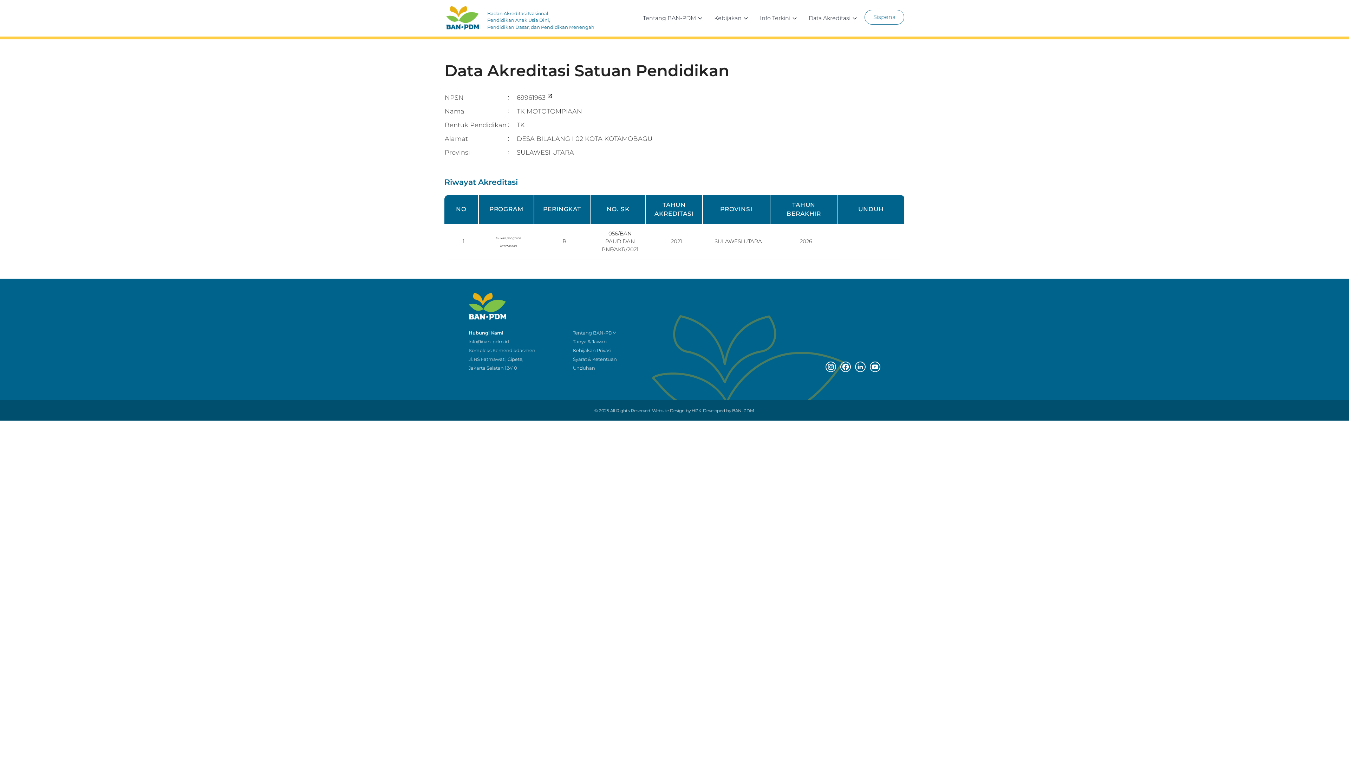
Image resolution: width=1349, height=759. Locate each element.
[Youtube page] (875, 367)
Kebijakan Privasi (592, 350)
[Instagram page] (831, 367)
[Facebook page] (845, 367)
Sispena (884, 17)
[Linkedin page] (860, 367)
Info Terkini (775, 18)
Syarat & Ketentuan (595, 359)
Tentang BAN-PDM (669, 18)
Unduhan (584, 368)
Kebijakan (728, 18)
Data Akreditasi (830, 18)
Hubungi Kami (486, 333)
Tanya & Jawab (590, 341)
